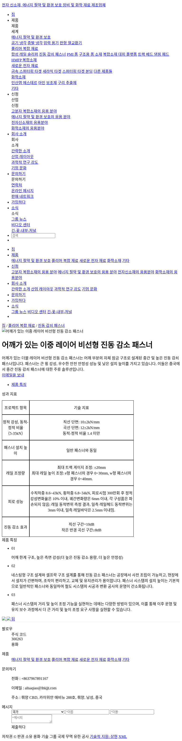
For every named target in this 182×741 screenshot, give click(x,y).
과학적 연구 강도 (24, 162)
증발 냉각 (35, 43)
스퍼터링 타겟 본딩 (77, 71)
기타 (14, 88)
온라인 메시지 (22, 191)
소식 (14, 208)
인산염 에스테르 (24, 83)
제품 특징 (19, 385)
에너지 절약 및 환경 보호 (31, 37)
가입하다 (18, 202)
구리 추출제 (67, 83)
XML (122, 737)
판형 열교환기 (71, 43)
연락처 (16, 185)
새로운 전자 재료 (24, 66)
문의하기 (18, 174)
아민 (41, 83)
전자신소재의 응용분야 (29, 123)
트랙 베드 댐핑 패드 (153, 54)
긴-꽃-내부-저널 (23, 231)
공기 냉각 (19, 43)
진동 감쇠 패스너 (52, 54)
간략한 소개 (20, 151)
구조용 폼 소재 (90, 54)
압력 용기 (51, 43)
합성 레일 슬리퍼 (24, 54)
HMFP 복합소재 (24, 60)
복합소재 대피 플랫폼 (120, 54)
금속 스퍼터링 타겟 (26, 71)
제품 (14, 255)
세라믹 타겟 (52, 71)
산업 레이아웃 (22, 157)
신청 (14, 266)
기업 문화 (19, 168)
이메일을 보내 (13, 375)
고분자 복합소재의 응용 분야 (34, 111)
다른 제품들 (103, 71)
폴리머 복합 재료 (24, 49)
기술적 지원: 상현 (104, 737)
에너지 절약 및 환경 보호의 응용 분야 (40, 117)
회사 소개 (19, 134)
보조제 (51, 83)
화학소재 (18, 77)
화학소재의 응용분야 (27, 128)
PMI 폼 (72, 54)
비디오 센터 (20, 225)
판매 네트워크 (22, 196)
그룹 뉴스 (19, 219)
